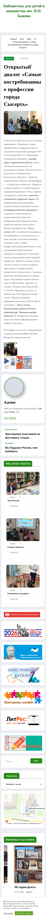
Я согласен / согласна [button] (23, 913)
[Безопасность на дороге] (23, 576)
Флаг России (13, 500)
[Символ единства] (23, 529)
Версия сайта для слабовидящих (24, 614)
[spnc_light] (31, 25)
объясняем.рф (10, 312)
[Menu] (15, 25)
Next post (9, 443)
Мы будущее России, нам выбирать (21, 449)
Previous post (11, 429)
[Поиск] (24, 25)
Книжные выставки (15, 848)
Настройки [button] (8, 913)
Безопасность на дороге (18, 593)
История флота (15, 887)
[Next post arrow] (40, 449)
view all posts (10, 418)
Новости (9, 58)
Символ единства (15, 547)
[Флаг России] (23, 483)
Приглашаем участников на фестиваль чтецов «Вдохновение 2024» (22, 436)
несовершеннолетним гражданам (20, 210)
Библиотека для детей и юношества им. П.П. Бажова (24, 11)
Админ (9, 402)
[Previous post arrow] (40, 434)
